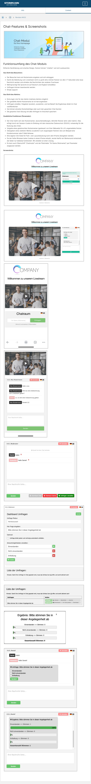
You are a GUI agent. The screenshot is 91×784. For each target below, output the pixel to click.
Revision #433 (20, 17)
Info (22, 10)
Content (68, 10)
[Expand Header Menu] (85, 4)
